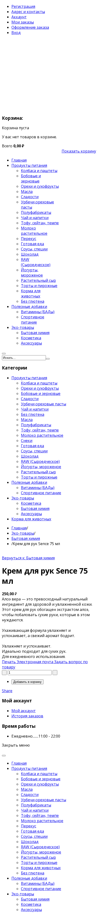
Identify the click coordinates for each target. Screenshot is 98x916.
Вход (16, 32)
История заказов (27, 716)
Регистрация (23, 6)
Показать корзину (79, 151)
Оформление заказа (30, 27)
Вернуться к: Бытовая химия (28, 558)
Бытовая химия (25, 538)
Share (7, 690)
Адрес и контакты (28, 11)
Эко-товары (22, 533)
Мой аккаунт (23, 710)
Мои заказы (22, 22)
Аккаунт (19, 16)
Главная (19, 528)
